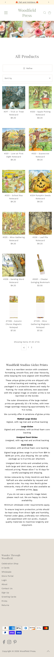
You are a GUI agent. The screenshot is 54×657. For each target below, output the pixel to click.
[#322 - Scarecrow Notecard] (40, 139)
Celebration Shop (10, 563)
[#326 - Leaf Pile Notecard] (40, 223)
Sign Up (5, 592)
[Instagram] (9, 643)
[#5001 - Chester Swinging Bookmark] (40, 265)
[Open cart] (49, 12)
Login (4, 580)
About (4, 584)
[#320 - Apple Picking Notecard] (40, 97)
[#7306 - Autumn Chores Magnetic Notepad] (13, 307)
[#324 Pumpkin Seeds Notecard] (40, 181)
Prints (4, 601)
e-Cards (5, 568)
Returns (5, 605)
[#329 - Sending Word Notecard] (13, 265)
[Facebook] (4, 643)
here (35, 489)
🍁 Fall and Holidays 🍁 (27, 2)
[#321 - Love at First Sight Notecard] (13, 139)
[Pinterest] (15, 643)
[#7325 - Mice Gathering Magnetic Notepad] (40, 307)
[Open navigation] (8, 12)
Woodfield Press (27, 13)
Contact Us (7, 588)
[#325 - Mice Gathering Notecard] (13, 223)
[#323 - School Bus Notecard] (13, 181)
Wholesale (6, 572)
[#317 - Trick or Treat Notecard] (13, 97)
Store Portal (7, 576)
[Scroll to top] (48, 651)
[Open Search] (44, 12)
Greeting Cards (9, 597)
